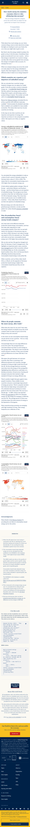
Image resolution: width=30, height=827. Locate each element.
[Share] (24, 168)
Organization (19, 771)
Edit (25, 424)
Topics (2, 768)
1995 (6, 163)
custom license (5, 750)
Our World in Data (15, 2)
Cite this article (16, 36)
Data (2, 771)
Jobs (17, 781)
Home (2, 7)
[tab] (3, 137)
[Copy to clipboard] (24, 624)
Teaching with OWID (6, 788)
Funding (18, 774)
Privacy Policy (12, 816)
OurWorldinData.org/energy (6, 168)
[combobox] (23, 2)
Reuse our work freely (15, 38)
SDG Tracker (4, 785)
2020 (26, 163)
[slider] (23, 163)
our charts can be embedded (14, 717)
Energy (7, 7)
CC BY (14, 168)
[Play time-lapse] (2, 164)
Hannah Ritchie (16, 27)
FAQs (18, 753)
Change (21, 282)
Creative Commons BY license (8, 698)
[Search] (23, 2)
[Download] (21, 168)
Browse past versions (16, 31)
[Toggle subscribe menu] (27, 2)
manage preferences (22, 816)
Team (17, 778)
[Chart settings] (27, 282)
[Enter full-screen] (27, 168)
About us (18, 768)
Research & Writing (6, 796)
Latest (2, 782)
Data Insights (4, 774)
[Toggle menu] (2, 2)
